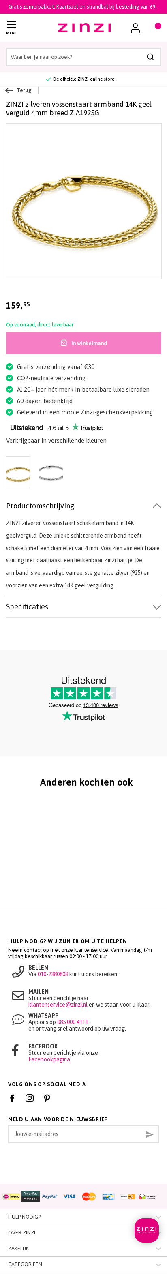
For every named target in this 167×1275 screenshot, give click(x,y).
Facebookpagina (49, 1059)
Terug (24, 90)
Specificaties (27, 606)
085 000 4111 (72, 1022)
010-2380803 (53, 974)
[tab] (83, 506)
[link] (135, 28)
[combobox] (83, 57)
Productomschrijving (40, 505)
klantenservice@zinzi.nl (58, 1004)
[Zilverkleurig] (51, 473)
